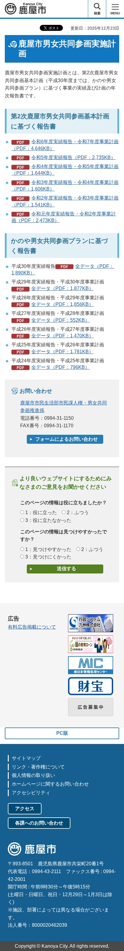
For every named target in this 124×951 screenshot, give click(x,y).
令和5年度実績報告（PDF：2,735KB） (73, 157)
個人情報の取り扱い (33, 775)
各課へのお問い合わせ (39, 822)
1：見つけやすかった (48, 549)
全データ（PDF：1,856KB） (62, 304)
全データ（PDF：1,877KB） (62, 288)
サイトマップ (26, 758)
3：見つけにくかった (48, 556)
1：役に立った (41, 512)
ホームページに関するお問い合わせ (50, 784)
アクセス (24, 808)
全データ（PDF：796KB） (60, 367)
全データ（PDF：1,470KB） (62, 335)
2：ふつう (78, 512)
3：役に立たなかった (48, 520)
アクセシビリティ (31, 792)
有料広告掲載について (32, 627)
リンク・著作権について (38, 766)
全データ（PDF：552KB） (60, 320)
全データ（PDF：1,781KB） (62, 351)
